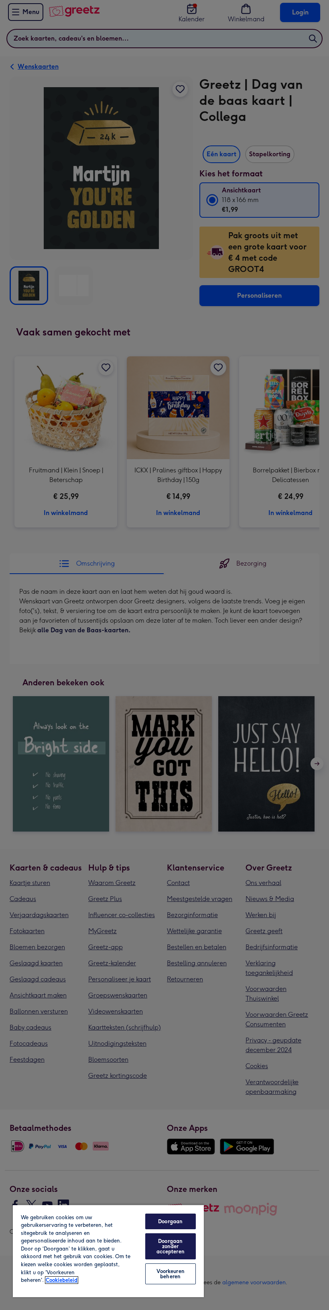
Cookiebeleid (61, 1280)
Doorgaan (170, 1221)
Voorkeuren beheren (170, 1273)
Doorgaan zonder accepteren (170, 1246)
